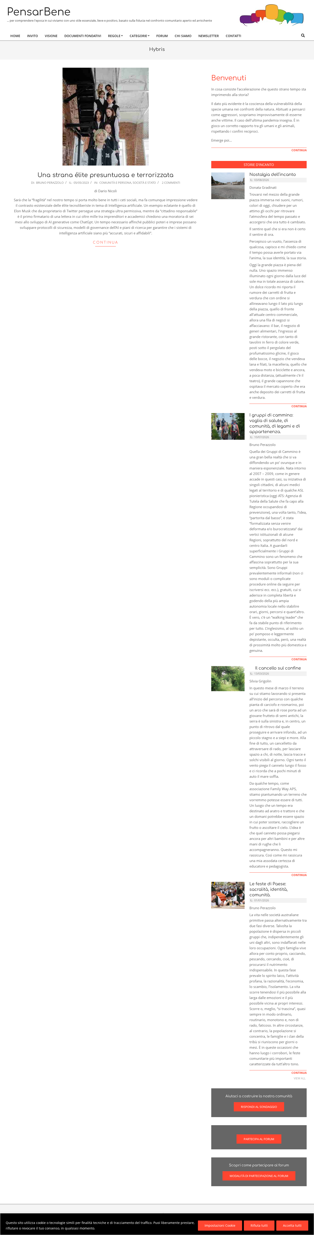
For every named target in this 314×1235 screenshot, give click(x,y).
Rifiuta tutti (259, 1225)
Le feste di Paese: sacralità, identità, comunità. (268, 889)
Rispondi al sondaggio (259, 1107)
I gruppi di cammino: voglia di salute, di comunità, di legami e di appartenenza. (274, 423)
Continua (105, 243)
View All (299, 1078)
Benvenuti (228, 78)
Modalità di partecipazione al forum (259, 1176)
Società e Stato (144, 183)
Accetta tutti (292, 1225)
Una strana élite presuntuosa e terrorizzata (105, 175)
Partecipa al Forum (259, 1139)
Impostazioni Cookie (220, 1225)
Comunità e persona (115, 183)
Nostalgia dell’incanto (272, 174)
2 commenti (171, 183)
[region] (157, 1224)
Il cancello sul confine (276, 668)
